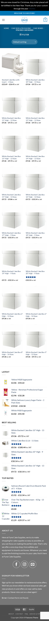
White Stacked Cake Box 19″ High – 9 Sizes (11, 272)
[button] (3, 20)
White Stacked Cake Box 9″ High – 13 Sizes (36, 353)
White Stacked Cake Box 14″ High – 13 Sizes (35, 157)
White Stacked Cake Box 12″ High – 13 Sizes (35, 119)
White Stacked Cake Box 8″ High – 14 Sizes (12, 353)
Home (6, 28)
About (11, 614)
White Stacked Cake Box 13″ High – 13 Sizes (11, 157)
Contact (19, 614)
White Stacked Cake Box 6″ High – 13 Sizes (12, 315)
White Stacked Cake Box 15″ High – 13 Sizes (11, 196)
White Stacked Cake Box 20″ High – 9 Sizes (35, 272)
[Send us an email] (32, 564)
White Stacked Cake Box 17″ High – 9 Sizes (11, 234)
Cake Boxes (38, 28)
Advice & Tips (35, 614)
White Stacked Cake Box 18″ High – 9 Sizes (35, 234)
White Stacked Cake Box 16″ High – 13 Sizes (35, 196)
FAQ (26, 614)
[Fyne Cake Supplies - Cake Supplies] (24, 20)
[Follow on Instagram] (24, 564)
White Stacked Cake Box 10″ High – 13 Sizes (35, 81)
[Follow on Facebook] (16, 564)
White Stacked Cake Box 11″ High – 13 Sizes (11, 119)
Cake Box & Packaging (21, 28)
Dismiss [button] (32, 8)
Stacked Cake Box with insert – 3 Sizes (10, 81)
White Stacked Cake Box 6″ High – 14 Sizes (36, 315)
